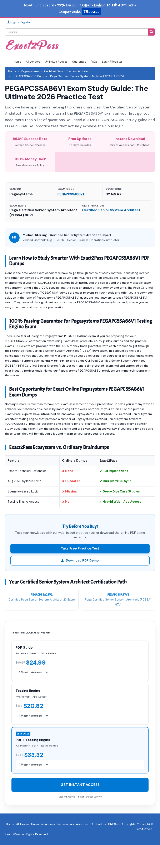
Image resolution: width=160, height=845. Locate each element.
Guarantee (79, 61)
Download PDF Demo (82, 560)
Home (17, 61)
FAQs (94, 61)
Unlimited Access (56, 61)
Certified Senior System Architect (67, 71)
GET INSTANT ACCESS (80, 784)
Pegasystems (30, 71)
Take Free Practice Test (80, 548)
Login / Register (20, 22)
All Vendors (33, 61)
